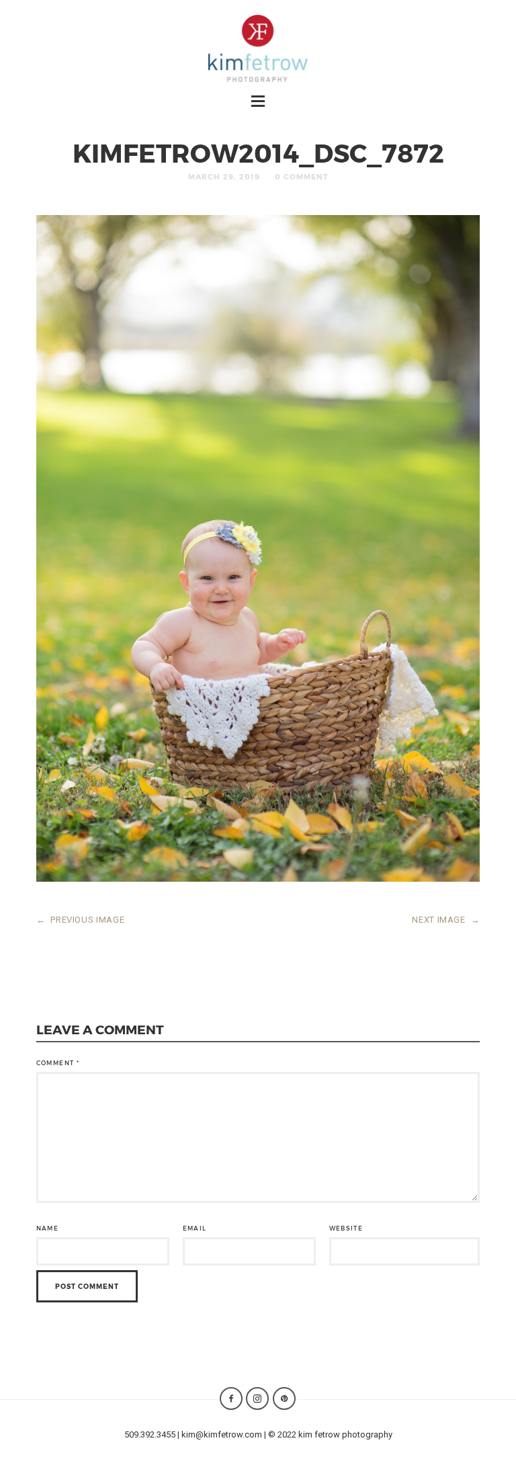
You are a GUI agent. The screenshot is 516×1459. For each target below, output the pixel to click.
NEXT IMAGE (446, 920)
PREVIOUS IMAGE (80, 920)
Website (346, 1228)
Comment (57, 1063)
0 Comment (302, 176)
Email (195, 1228)
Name (47, 1228)
